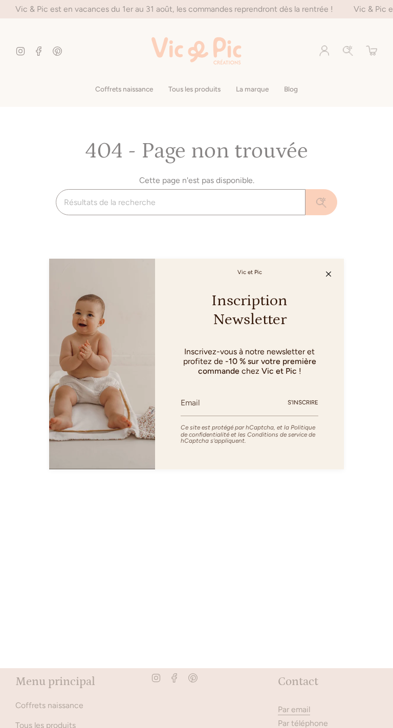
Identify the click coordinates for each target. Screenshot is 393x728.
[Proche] (328, 274)
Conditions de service (277, 434)
